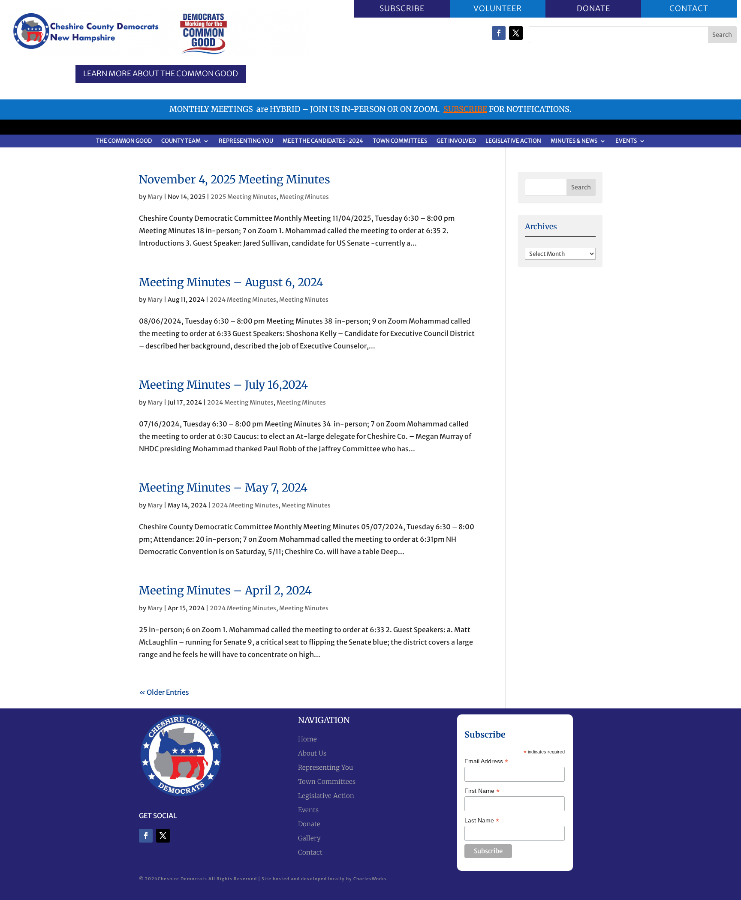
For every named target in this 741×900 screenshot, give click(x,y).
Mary (155, 197)
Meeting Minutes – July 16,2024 (223, 385)
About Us (312, 753)
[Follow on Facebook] (499, 33)
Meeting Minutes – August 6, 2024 (231, 282)
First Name (482, 791)
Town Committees (400, 141)
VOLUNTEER (497, 8)
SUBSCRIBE (402, 8)
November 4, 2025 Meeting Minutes (234, 179)
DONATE (593, 8)
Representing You (246, 141)
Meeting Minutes (304, 197)
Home (307, 739)
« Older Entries (164, 692)
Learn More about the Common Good (160, 74)
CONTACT (688, 8)
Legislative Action (513, 141)
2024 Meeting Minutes (243, 299)
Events (626, 141)
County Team (181, 141)
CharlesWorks (370, 879)
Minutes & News (574, 141)
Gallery (309, 838)
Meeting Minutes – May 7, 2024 (223, 487)
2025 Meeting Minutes (244, 197)
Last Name (481, 820)
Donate (309, 824)
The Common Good (124, 141)
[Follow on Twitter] (163, 836)
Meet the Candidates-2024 (323, 141)
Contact (310, 852)
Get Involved (456, 141)
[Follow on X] (516, 33)
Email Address (486, 761)
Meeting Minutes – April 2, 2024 (225, 590)
